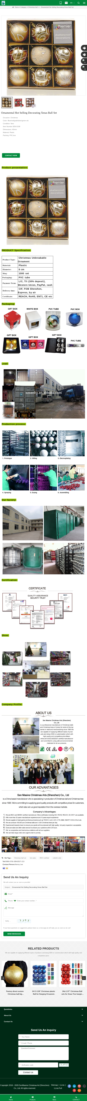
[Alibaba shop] (79, 1090)
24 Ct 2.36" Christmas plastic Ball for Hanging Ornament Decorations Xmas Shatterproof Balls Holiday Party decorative (43, 992)
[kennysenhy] (4, 868)
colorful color (57, 858)
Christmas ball (33, 7)
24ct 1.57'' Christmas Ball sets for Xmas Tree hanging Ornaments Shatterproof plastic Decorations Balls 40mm (72, 992)
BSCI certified (44, 858)
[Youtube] (79, 1086)
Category (23, 7)
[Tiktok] (84, 1086)
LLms (62, 1085)
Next (84, 978)
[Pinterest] (74, 1090)
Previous (3, 978)
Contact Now (11, 155)
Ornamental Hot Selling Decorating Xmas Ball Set (29, 887)
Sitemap (54, 1085)
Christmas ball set (20, 858)
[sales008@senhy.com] (7, 868)
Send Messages (14, 934)
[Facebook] (69, 1086)
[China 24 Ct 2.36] (43, 974)
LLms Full (58, 1088)
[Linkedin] (74, 1086)
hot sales (33, 858)
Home (17, 7)
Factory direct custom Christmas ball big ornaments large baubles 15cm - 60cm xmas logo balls (15, 992)
